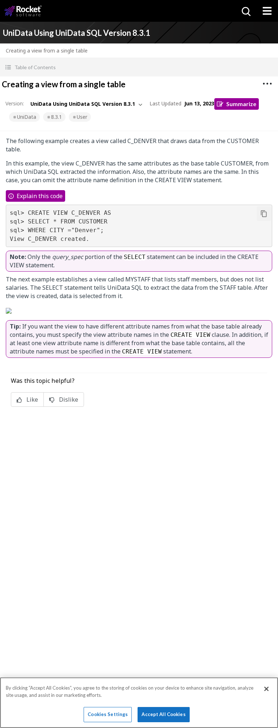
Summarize (241, 103)
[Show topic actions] (267, 83)
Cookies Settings (108, 714)
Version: (14, 103)
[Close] (266, 689)
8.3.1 (56, 116)
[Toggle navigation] (267, 10)
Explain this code (40, 196)
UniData (26, 116)
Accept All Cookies (163, 714)
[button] (139, 67)
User (82, 116)
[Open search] (245, 10)
